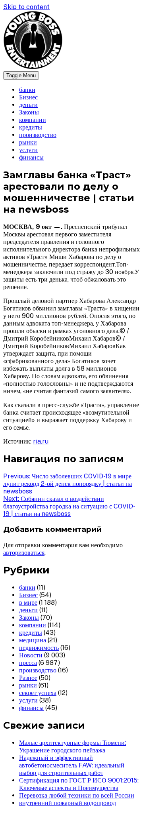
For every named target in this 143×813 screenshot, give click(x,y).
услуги (28, 150)
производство (37, 135)
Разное (28, 678)
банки (27, 89)
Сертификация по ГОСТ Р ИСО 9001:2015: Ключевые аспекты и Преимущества (79, 784)
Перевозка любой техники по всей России (76, 795)
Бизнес (28, 97)
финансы (31, 157)
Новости (31, 655)
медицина (32, 640)
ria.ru (40, 441)
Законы (29, 112)
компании (32, 120)
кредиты (30, 127)
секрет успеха (37, 693)
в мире (28, 602)
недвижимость (39, 647)
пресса (28, 662)
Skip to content (26, 7)
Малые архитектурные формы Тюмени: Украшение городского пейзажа (72, 746)
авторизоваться (23, 552)
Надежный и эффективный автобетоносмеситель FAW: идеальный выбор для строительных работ (71, 765)
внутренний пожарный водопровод (67, 803)
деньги (28, 105)
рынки (28, 142)
